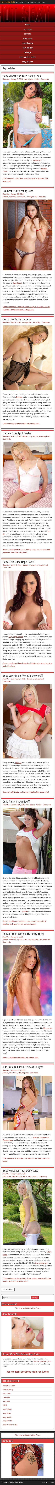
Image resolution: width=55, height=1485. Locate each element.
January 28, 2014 (17, 194)
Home (27, 24)
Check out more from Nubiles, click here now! (21, 424)
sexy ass (27, 34)
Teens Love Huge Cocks (42, 1361)
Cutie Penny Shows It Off (16, 801)
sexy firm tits (22, 939)
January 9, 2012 (17, 937)
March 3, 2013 (16, 565)
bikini (5, 1405)
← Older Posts (7, 1289)
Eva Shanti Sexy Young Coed (18, 190)
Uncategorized (31, 197)
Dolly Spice (7, 1176)
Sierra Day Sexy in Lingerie (17, 319)
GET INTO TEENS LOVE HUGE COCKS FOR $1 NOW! (28, 1372)
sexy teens (27, 38)
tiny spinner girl (41, 1263)
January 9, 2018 (17, 79)
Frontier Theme (48, 1483)
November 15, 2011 (18, 1070)
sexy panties (28, 48)
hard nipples (28, 79)
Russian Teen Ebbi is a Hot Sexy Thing (23, 933)
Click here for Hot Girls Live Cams (27, 1308)
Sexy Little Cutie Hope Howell (19, 562)
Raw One (6, 79)
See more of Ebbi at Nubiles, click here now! (20, 1057)
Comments (45, 79)
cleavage (27, 52)
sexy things (7, 1409)
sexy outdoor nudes (27, 57)
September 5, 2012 (18, 805)
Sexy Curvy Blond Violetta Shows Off (23, 675)
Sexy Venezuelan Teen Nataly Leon (22, 76)
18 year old (47, 1028)
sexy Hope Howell (16, 637)
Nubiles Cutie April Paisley (17, 433)
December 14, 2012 (18, 679)
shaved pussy (27, 43)
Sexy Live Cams (9, 1386)
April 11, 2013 (16, 436)
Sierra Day (36, 322)
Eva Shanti (17, 283)
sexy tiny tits (27, 62)
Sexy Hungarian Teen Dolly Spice (20, 1170)
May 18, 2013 (16, 322)
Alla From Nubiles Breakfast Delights (23, 1067)
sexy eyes (28, 29)
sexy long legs (33, 939)
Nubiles (36, 79)
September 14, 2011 (18, 1174)
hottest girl (37, 160)
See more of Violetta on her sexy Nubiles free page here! (26, 792)
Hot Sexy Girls (8, 2)
